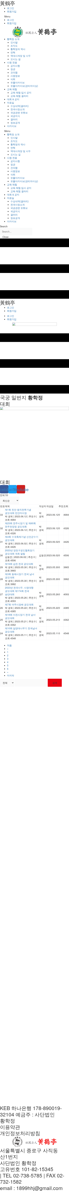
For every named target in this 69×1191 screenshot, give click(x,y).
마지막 (10, 675)
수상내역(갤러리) (20, 106)
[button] (34, 16)
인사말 (14, 42)
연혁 (13, 52)
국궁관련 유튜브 (19, 112)
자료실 (10, 102)
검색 (54, 682)
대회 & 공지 (13, 99)
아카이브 (11, 126)
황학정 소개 (13, 39)
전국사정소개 (18, 109)
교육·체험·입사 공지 (21, 92)
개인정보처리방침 (20, 1133)
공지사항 (15, 65)
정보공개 (15, 122)
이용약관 (10, 1126)
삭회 (13, 79)
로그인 (10, 8)
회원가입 (11, 11)
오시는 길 (16, 59)
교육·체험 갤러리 (19, 96)
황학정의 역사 (18, 49)
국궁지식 (15, 116)
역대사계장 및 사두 (21, 55)
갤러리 (14, 119)
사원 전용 (12, 62)
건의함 (14, 72)
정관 (13, 69)
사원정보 (15, 75)
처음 (9, 645)
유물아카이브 (18, 82)
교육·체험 (12, 89)
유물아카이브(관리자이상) (24, 85)
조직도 (14, 45)
